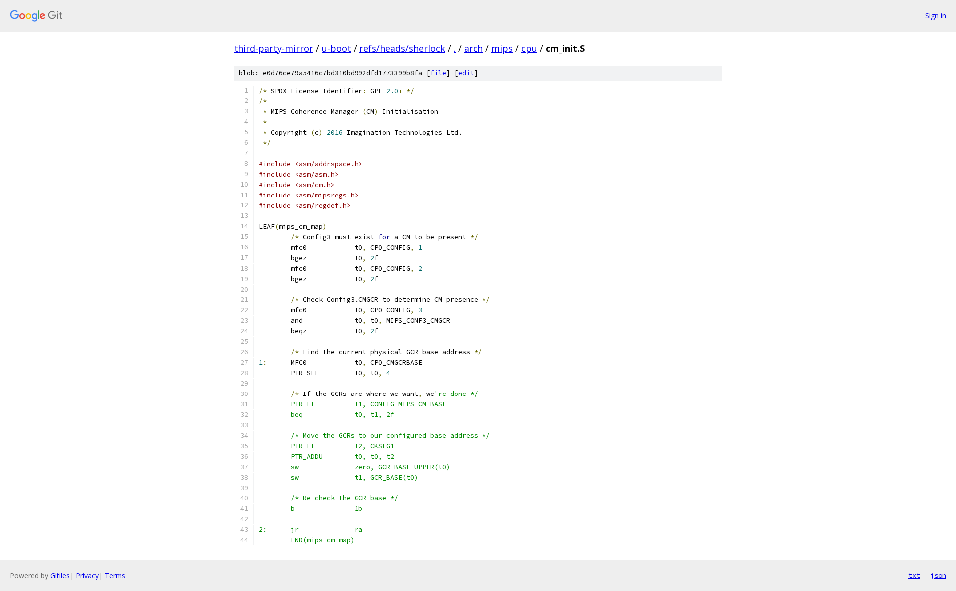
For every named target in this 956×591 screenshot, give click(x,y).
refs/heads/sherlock (402, 48)
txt (914, 575)
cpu (529, 48)
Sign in (935, 15)
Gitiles (60, 575)
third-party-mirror (273, 48)
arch (473, 48)
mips (502, 48)
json (938, 575)
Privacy (87, 575)
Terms (115, 575)
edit (466, 73)
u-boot (336, 48)
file (438, 73)
